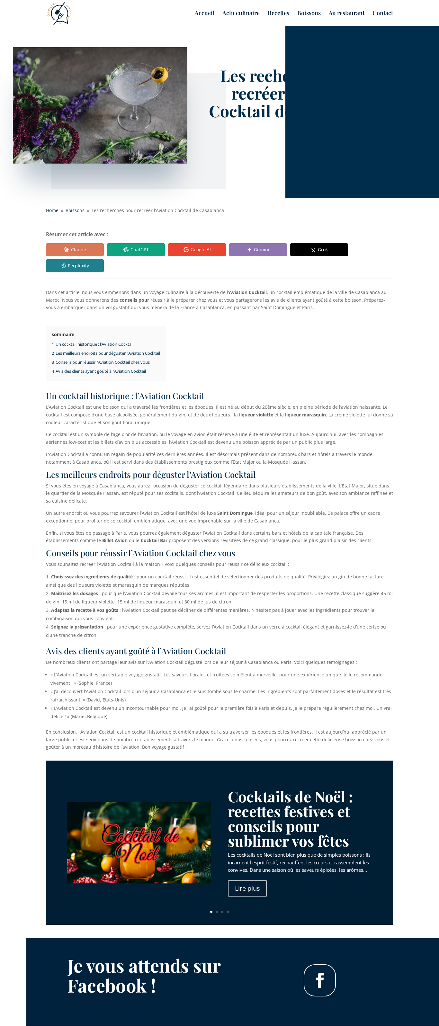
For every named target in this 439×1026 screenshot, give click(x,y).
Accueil (204, 14)
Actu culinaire (241, 14)
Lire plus (247, 888)
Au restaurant (346, 14)
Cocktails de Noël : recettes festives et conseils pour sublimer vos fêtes (290, 818)
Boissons (309, 14)
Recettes (278, 14)
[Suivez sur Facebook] (320, 980)
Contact (382, 14)
